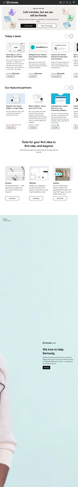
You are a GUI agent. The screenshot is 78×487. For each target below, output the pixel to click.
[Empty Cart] (73, 2)
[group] (39, 60)
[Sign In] (70, 2)
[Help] (67, 2)
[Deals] (63, 2)
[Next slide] (71, 36)
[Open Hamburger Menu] (3, 2)
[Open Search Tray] (60, 2)
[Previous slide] (67, 36)
